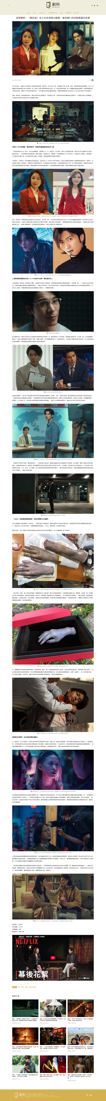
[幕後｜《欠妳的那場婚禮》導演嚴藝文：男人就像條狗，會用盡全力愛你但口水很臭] (53, 1036)
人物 (34, 13)
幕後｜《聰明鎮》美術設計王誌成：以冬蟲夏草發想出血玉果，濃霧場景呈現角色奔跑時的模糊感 (25, 1019)
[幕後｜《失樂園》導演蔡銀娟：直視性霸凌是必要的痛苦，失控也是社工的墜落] (25, 1064)
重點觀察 (68, 13)
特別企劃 (41, 13)
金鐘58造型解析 (32, 987)
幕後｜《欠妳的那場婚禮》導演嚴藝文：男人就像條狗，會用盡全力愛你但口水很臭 (52, 1047)
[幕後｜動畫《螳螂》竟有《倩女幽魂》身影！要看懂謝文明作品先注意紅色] (53, 1064)
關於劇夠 (76, 13)
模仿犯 (22, 987)
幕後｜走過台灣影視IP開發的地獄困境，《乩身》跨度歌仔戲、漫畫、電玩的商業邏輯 (25, 1047)
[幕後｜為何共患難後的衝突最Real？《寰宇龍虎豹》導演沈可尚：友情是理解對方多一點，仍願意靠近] (81, 1036)
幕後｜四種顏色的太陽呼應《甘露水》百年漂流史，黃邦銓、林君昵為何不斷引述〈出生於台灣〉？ (80, 1076)
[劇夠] (37, 1095)
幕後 (61, 13)
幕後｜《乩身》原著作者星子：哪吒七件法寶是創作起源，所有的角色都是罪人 (80, 1019)
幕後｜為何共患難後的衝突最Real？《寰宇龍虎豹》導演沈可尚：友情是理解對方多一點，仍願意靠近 (81, 1047)
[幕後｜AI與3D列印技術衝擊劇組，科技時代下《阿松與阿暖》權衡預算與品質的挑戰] (53, 1008)
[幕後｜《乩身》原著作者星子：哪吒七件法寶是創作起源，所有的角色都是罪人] (81, 1008)
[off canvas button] (9, 5)
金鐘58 (26, 987)
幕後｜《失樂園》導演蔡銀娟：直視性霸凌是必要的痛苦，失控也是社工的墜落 (25, 1075)
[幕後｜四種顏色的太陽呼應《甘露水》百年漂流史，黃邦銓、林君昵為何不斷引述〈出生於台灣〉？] (81, 1064)
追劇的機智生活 (52, 13)
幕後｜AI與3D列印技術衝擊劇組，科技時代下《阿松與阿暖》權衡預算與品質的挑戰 (53, 1019)
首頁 (28, 13)
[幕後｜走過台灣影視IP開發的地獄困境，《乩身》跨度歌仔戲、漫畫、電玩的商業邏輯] (25, 1036)
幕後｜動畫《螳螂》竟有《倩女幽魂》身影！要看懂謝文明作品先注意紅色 (52, 1075)
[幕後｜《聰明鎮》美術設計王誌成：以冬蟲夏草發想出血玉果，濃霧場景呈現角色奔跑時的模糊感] (25, 1008)
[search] (97, 5)
